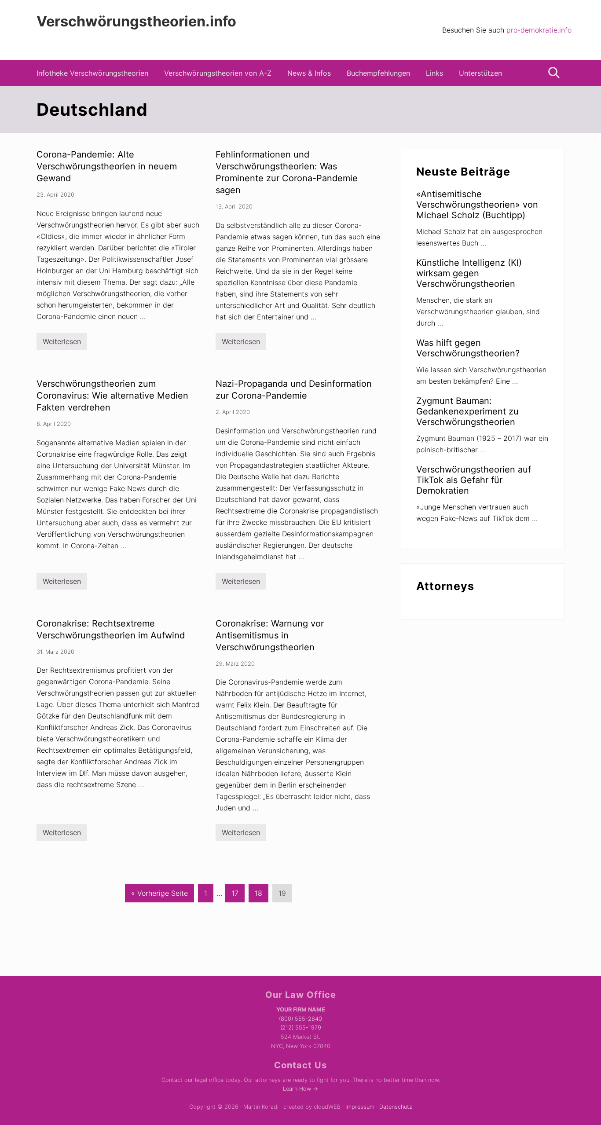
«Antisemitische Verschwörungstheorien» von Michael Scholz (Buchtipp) (477, 204)
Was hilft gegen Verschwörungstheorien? (468, 348)
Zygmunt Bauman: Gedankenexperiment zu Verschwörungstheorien (467, 411)
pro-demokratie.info (539, 30)
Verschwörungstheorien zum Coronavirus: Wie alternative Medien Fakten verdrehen (112, 395)
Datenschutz (395, 1106)
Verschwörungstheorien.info (136, 21)
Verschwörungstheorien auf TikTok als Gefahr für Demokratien (473, 480)
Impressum (359, 1106)
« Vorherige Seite (161, 895)
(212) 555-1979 (300, 1027)
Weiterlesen (62, 343)
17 (234, 895)
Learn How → (300, 1088)
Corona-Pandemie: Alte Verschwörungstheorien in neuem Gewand (107, 166)
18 (258, 895)
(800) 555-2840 (300, 1018)
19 (282, 895)
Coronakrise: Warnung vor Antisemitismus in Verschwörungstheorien (270, 635)
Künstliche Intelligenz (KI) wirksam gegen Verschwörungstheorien (469, 273)
